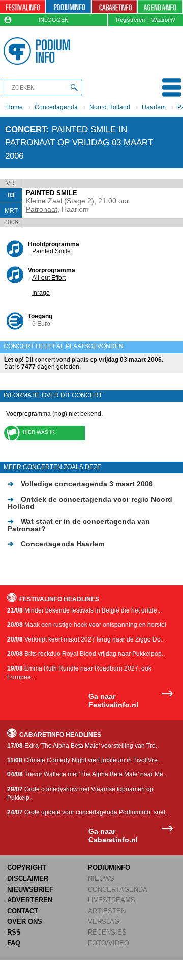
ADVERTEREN (29, 900)
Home (14, 107)
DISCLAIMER (27, 878)
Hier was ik (39, 432)
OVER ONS (24, 921)
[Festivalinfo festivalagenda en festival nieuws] (22, 7)
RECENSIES (107, 932)
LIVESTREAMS (111, 900)
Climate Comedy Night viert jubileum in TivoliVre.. (84, 760)
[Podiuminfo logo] (38, 51)
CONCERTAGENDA (117, 889)
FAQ (13, 943)
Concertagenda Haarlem (56, 544)
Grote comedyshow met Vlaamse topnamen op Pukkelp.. (80, 793)
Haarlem (154, 107)
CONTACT (22, 911)
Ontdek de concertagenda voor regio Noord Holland (90, 502)
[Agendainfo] (160, 7)
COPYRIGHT (26, 867)
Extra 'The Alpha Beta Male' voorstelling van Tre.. (83, 745)
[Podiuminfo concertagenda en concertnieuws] (68, 7)
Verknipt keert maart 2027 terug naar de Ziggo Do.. (85, 639)
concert (25, 129)
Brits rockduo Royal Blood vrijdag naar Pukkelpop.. (86, 653)
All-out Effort (49, 278)
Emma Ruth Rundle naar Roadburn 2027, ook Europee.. (79, 673)
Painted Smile (51, 251)
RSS (14, 932)
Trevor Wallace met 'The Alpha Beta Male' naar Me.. (86, 774)
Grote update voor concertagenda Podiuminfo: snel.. (87, 812)
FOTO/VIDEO (108, 943)
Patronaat (41, 209)
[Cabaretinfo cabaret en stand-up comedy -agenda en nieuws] (114, 7)
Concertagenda (56, 107)
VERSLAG (103, 921)
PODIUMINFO (109, 867)
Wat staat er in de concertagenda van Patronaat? (79, 525)
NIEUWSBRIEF (30, 889)
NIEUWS (101, 878)
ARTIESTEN (107, 911)
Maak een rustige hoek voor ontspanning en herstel (86, 624)
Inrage (41, 292)
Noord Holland (109, 107)
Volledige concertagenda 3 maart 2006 (80, 484)
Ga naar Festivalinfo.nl (113, 701)
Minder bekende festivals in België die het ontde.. (83, 610)
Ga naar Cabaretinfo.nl (113, 835)
